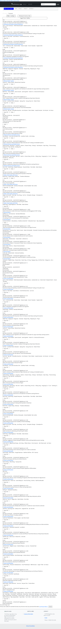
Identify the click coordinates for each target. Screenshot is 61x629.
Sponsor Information (28, 614)
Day (13, 16)
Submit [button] (20, 8)
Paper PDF (6, 29)
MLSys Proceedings (30, 626)
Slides (12, 47)
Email (46, 617)
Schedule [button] (31, 8)
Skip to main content (15, 0)
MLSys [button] (24, 4)
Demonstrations (7, 212)
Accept (50, 606)
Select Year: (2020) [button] (8, 8)
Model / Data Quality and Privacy (11, 175)
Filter (8, 16)
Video (5, 124)
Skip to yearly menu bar (5, 0)
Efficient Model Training (9, 81)
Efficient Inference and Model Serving (12, 134)
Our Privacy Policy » (43, 606)
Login (57, 4)
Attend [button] (25, 8)
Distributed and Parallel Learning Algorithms (13, 24)
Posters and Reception (8, 278)
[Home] (17, 4)
